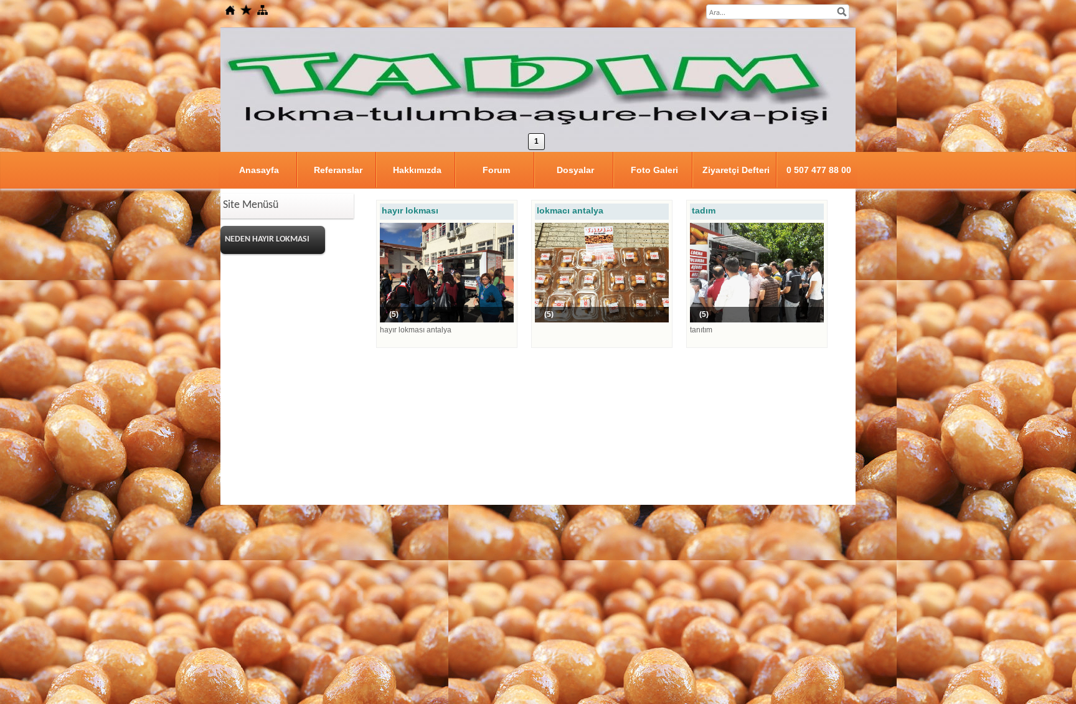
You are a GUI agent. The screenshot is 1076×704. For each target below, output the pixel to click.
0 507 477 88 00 (818, 170)
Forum (496, 170)
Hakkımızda (417, 170)
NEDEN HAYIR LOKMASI (267, 239)
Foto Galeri (654, 170)
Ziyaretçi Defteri (736, 170)
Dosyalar (575, 170)
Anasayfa (259, 170)
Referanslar (338, 170)
